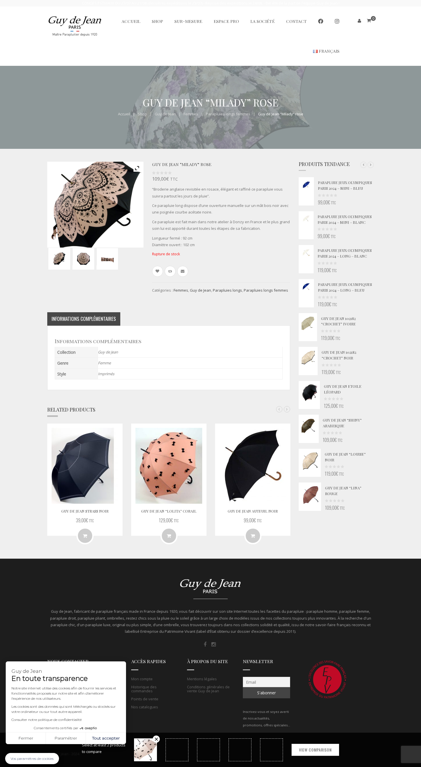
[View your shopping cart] (369, 20)
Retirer (156, 739)
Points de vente (144, 699)
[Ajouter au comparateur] (170, 271)
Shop (142, 113)
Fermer (25, 738)
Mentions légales (202, 679)
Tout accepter (106, 738)
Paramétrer (65, 738)
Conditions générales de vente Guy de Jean (208, 689)
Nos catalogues (144, 707)
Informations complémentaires (84, 318)
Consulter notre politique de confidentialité (46, 719)
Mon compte (142, 679)
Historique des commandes (144, 689)
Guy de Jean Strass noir (85, 511)
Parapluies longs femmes (228, 113)
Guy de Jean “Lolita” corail (168, 511)
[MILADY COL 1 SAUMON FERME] (107, 259)
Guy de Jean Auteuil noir (253, 511)
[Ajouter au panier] (85, 535)
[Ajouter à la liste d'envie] (157, 271)
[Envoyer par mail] (182, 271)
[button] (363, 165)
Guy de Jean (165, 113)
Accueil (124, 113)
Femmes (191, 113)
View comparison (315, 750)
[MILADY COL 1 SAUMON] (59, 259)
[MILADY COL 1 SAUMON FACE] (83, 259)
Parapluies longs (227, 290)
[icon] (205, 644)
